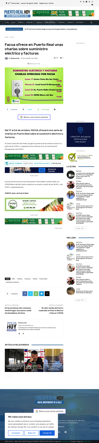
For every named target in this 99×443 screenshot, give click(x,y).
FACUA (35, 279)
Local (12, 37)
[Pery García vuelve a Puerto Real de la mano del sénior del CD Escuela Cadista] (34, 360)
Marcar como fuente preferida (36, 117)
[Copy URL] (47, 293)
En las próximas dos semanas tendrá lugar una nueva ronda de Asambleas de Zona (18, 310)
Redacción (15, 58)
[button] (91, 22)
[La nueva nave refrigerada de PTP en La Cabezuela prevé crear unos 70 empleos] (14, 360)
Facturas (27, 279)
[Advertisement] (34, 254)
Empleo (14, 363)
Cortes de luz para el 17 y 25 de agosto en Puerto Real (46, 29)
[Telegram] (86, 1)
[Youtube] (92, 4)
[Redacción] (7, 58)
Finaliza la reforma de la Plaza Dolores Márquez (84, 292)
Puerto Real (43, 279)
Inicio (6, 37)
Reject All (31, 433)
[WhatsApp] (92, 1)
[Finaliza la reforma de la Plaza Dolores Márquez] (71, 291)
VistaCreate (87, 441)
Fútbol (33, 363)
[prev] (88, 29)
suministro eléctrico (12, 282)
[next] (91, 29)
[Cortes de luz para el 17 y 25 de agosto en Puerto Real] (71, 206)
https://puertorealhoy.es (25, 325)
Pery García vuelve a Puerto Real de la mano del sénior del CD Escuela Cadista (34, 367)
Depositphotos (65, 441)
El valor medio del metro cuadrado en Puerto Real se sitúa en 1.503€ (51, 310)
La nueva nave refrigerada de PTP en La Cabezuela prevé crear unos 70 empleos (14, 367)
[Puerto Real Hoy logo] (49, 399)
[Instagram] (83, 1)
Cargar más (80, 228)
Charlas (19, 279)
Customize (16, 433)
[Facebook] (80, 1)
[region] (31, 425)
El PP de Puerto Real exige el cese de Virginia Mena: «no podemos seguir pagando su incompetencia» (54, 367)
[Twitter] (89, 1)
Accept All (47, 433)
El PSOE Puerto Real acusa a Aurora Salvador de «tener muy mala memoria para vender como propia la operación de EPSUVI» (84, 219)
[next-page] (10, 375)
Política (53, 361)
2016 (13, 279)
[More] (54, 109)
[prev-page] (6, 375)
